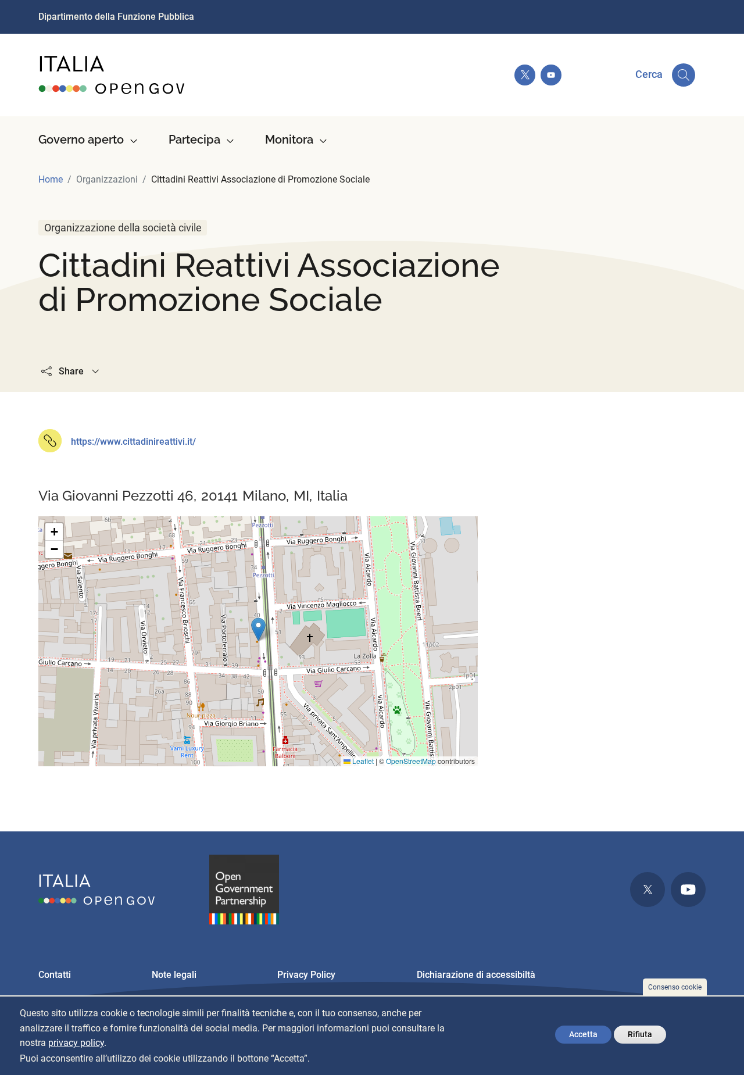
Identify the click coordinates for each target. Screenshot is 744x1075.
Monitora (289, 140)
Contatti (54, 974)
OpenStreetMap (411, 761)
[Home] (112, 75)
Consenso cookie (675, 987)
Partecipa (194, 140)
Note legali (174, 974)
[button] (258, 629)
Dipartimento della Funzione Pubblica (116, 16)
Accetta (583, 1034)
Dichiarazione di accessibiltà (476, 974)
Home (50, 179)
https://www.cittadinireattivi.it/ (133, 441)
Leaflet (362, 761)
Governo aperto (81, 140)
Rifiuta (640, 1034)
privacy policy (76, 1043)
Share (71, 371)
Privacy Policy (306, 974)
